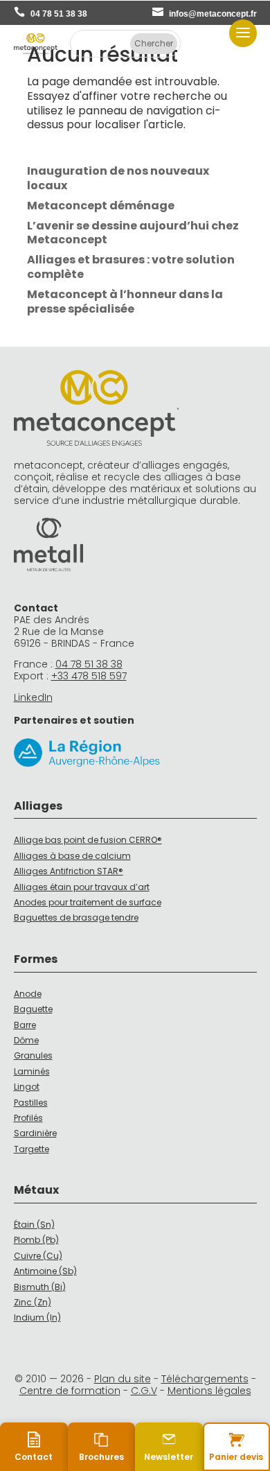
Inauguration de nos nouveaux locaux (118, 178)
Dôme (26, 1040)
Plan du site (122, 1379)
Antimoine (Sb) (45, 1271)
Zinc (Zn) (32, 1302)
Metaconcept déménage (100, 206)
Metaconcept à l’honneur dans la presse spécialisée (125, 301)
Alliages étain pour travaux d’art (82, 887)
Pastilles (31, 1102)
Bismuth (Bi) (40, 1287)
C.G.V (144, 1391)
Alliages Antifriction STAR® (68, 871)
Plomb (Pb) (36, 1240)
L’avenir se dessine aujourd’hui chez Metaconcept (133, 233)
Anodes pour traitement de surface (87, 902)
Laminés (32, 1071)
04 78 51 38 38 (58, 14)
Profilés (28, 1118)
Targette (31, 1149)
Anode (28, 994)
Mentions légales (209, 1391)
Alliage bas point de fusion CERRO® (88, 840)
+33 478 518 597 (89, 676)
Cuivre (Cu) (38, 1256)
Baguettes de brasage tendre (76, 917)
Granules (33, 1055)
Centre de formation (69, 1391)
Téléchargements (205, 1379)
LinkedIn (33, 697)
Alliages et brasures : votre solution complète (131, 267)
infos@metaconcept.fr (213, 14)
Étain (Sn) (34, 1224)
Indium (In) (37, 1317)
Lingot (26, 1087)
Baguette (33, 1009)
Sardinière (35, 1133)
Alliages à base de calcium (72, 856)
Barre (25, 1025)
